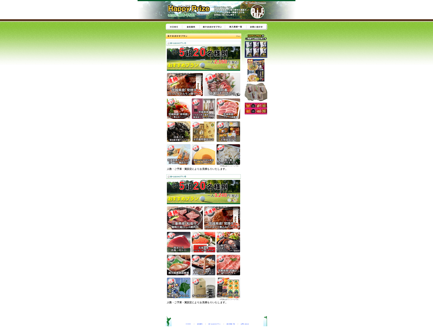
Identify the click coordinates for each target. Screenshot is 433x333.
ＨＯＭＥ (188, 324)
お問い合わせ (245, 324)
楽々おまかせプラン (214, 324)
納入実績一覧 (231, 324)
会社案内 (199, 324)
